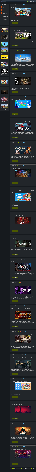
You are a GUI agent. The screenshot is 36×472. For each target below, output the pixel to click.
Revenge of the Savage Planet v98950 (19, 30)
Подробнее (15, 45)
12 (27, 468)
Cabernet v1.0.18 (15, 238)
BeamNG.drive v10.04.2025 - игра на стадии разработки (5, 20)
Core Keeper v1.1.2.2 (15, 168)
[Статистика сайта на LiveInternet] (32, 471)
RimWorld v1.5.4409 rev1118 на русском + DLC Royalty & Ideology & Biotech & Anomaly (5, 13)
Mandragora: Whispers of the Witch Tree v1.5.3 (21, 76)
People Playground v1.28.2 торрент (5, 7)
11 (25, 468)
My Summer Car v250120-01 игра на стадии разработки (5, 17)
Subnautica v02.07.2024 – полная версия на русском (5, 10)
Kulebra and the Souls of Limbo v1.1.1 (19, 99)
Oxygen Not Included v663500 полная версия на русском (5, 23)
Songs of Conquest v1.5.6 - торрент (19, 449)
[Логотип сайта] (1, 1)
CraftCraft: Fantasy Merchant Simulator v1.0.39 (21, 145)
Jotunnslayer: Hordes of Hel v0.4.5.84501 (20, 121)
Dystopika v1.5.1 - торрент (17, 404)
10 (23, 468)
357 (33, 468)
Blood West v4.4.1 (15, 261)
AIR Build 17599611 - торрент (4, 46)
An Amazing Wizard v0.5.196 (17, 285)
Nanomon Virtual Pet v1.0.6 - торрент (19, 381)
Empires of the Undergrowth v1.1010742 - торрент (22, 334)
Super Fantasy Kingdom (3, 84)
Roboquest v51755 (15, 7)
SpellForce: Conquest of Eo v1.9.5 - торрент (21, 426)
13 (29, 468)
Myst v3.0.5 (13, 52)
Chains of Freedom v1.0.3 (17, 215)
